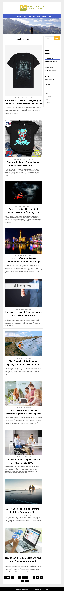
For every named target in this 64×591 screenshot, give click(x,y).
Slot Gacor (47, 47)
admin (30, 97)
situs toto (47, 50)
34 (22, 581)
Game (38, 16)
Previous (7, 577)
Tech (14, 16)
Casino (25, 16)
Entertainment (32, 16)
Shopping (44, 16)
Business (19, 16)
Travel (49, 16)
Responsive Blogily (38, 589)
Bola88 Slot (47, 53)
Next (27, 581)
